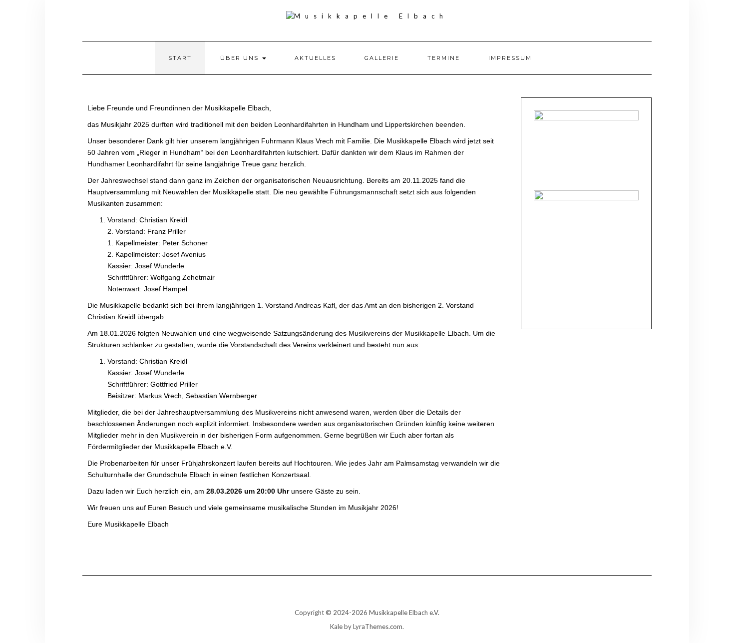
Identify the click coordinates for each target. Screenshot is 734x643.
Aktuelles (315, 57)
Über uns (240, 57)
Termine (443, 57)
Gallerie (382, 57)
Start (180, 57)
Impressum (510, 57)
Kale (336, 627)
